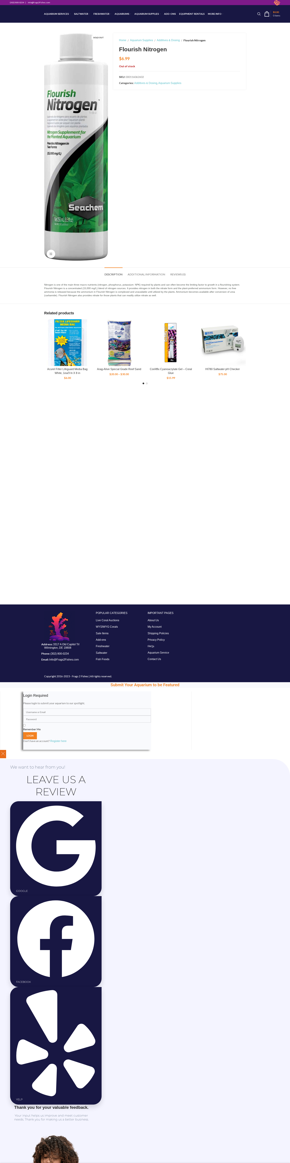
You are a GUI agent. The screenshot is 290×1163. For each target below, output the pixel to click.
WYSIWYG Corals (107, 626)
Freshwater (102, 646)
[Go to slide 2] (147, 383)
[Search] (259, 14)
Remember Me (32, 729)
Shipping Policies (158, 633)
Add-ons (101, 639)
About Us (153, 620)
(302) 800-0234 (59, 653)
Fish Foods (102, 659)
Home (122, 40)
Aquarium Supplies (141, 40)
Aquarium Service (158, 652)
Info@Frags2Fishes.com (64, 659)
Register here (58, 741)
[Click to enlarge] (51, 254)
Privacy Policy (156, 639)
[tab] (113, 272)
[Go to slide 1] (143, 383)
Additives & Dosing (168, 40)
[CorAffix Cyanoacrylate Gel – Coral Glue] (171, 342)
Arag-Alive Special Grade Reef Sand (119, 369)
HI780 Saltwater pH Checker (222, 369)
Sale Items (102, 633)
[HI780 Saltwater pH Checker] (222, 342)
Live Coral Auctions (107, 620)
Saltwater (101, 652)
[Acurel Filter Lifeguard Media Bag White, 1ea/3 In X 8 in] (67, 342)
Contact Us (154, 659)
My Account (155, 626)
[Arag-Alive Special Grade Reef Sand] (119, 342)
